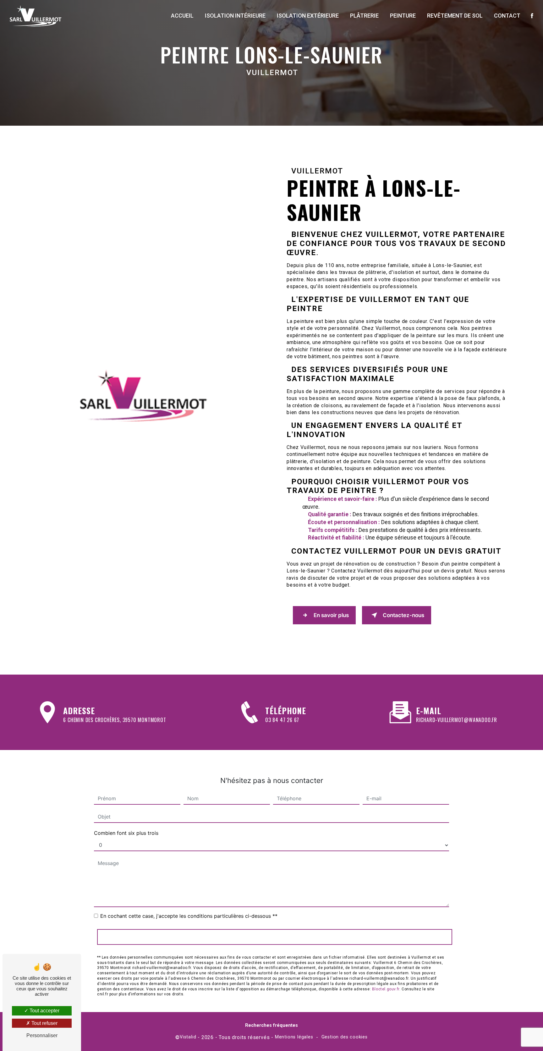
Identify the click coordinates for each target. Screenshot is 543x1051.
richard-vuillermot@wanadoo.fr (456, 720)
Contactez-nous (403, 615)
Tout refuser (44, 1023)
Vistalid (188, 1037)
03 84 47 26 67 (282, 720)
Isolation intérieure (235, 15)
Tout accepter (43, 1010)
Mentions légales (294, 1037)
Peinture (403, 15)
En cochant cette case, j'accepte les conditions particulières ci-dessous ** (188, 916)
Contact (507, 15)
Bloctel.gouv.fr (385, 989)
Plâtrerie (364, 15)
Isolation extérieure (308, 15)
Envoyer (274, 936)
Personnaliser (42, 1035)
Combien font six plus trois (126, 833)
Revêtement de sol (455, 15)
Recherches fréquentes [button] (271, 1025)
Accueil (182, 15)
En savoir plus (331, 615)
